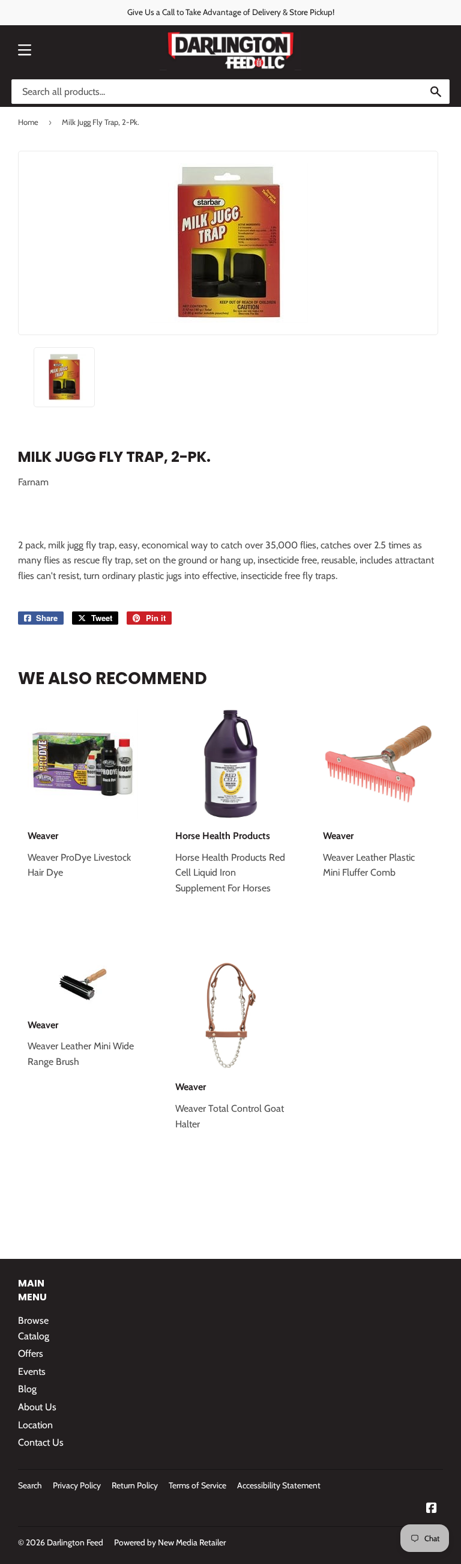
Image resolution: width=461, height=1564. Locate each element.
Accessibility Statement (279, 1485)
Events (32, 1371)
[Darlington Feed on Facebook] (431, 1509)
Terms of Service (197, 1485)
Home (28, 122)
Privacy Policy (77, 1485)
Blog (27, 1389)
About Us (37, 1407)
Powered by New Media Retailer (170, 1542)
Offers (30, 1353)
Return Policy (135, 1485)
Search (30, 1485)
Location (35, 1425)
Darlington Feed (75, 1542)
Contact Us (41, 1442)
